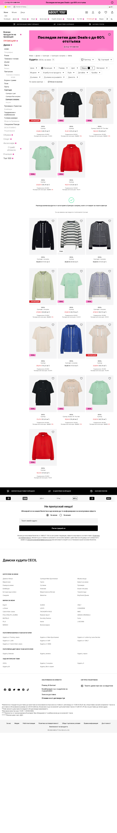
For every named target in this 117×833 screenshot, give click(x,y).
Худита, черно (82, 653)
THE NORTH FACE (46, 611)
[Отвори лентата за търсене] (111, 19)
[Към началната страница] (15, 681)
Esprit (5, 605)
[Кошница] (112, 12)
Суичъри (46, 56)
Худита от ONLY (83, 640)
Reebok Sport (45, 615)
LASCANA (80, 621)
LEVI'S (42, 608)
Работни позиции (29, 723)
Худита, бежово (8, 653)
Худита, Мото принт (47, 666)
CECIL (70, 56)
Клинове (43, 588)
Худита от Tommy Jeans (11, 637)
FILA (4, 621)
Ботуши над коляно (9, 592)
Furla (79, 618)
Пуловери (80, 585)
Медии (17, 723)
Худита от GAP (45, 640)
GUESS (42, 605)
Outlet (9, 6)
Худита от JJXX (8, 640)
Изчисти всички (56, 82)
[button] (87, 60)
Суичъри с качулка (58, 56)
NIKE (79, 611)
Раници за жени (8, 585)
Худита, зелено (45, 653)
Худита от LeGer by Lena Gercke (88, 637)
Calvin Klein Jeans (9, 611)
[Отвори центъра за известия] (99, 12)
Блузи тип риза (82, 588)
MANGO (5, 625)
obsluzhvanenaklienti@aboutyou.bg (39, 540)
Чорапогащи (81, 592)
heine (42, 621)
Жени (6, 12)
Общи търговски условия (71, 723)
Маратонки (7, 582)
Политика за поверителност (48, 723)
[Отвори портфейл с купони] (86, 12)
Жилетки (43, 595)
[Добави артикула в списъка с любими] (53, 90)
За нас (8, 723)
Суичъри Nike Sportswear (49, 579)
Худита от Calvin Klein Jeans (12, 644)
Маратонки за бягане (47, 592)
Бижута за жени (82, 582)
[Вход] (93, 12)
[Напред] (107, 19)
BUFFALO (6, 618)
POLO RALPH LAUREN (10, 615)
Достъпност (106, 723)
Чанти (42, 582)
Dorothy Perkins (45, 618)
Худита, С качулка (46, 663)
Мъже (14, 12)
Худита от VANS (45, 644)
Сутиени (43, 585)
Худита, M (6, 666)
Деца (23, 12)
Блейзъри (6, 588)
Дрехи (38, 56)
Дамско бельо (8, 579)
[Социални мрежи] (5, 689)
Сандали (6, 595)
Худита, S (80, 663)
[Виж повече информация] (43, 138)
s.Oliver (5, 608)
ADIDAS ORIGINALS (83, 615)
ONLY (79, 605)
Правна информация (91, 723)
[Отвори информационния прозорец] (112, 2)
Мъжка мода (81, 579)
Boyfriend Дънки (83, 595)
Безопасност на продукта (58, 727)
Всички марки (45, 625)
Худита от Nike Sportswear (49, 637)
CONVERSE (81, 608)
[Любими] (105, 12)
